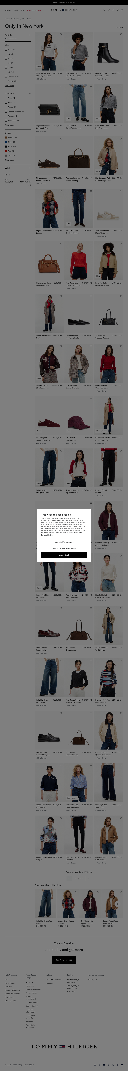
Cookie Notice (73, 532)
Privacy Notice (46, 535)
